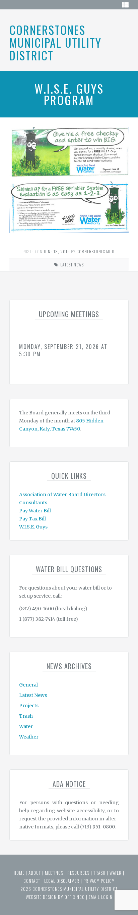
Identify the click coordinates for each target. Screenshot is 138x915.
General (28, 685)
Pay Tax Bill (32, 519)
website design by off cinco (55, 897)
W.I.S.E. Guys (33, 527)
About (34, 872)
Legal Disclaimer (61, 880)
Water (26, 726)
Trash (26, 716)
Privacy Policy (99, 880)
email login (101, 897)
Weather (29, 737)
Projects (29, 706)
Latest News (72, 264)
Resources (78, 872)
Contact (31, 880)
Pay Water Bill (35, 511)
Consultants (33, 503)
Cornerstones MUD (95, 251)
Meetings (54, 872)
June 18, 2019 (57, 251)
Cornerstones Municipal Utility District (55, 42)
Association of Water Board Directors (62, 495)
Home (19, 872)
